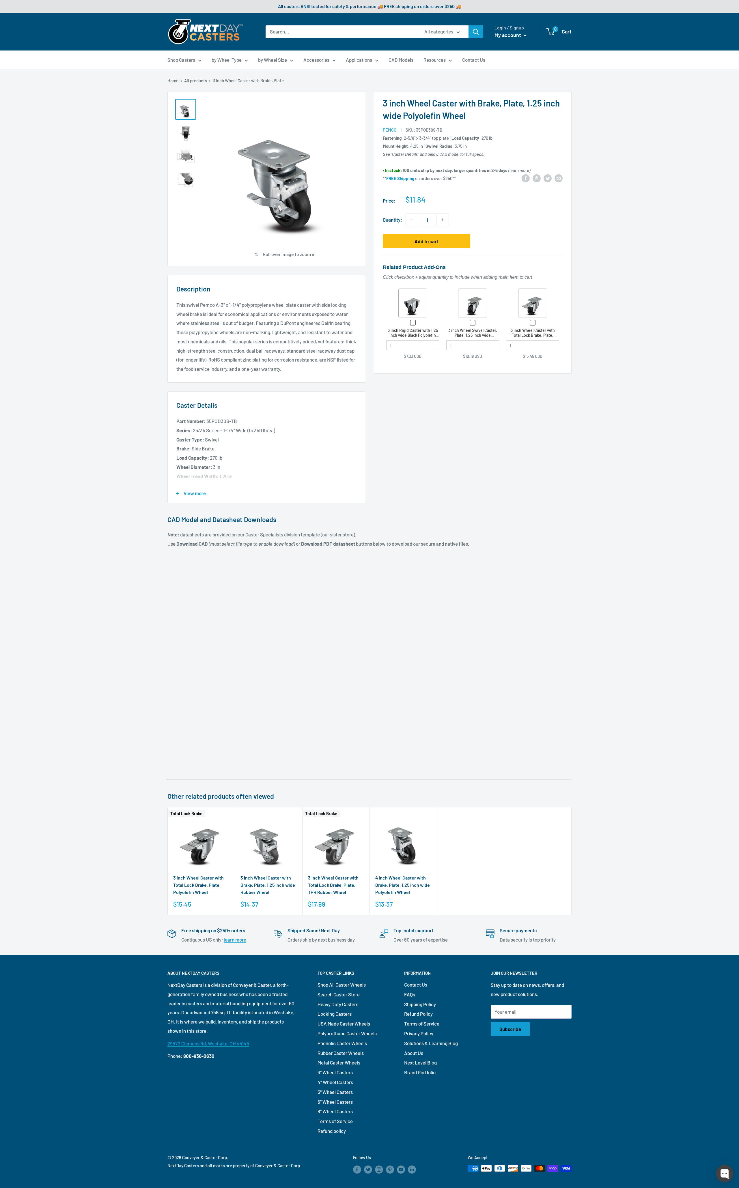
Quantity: (392, 219)
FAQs (409, 994)
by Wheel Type (227, 60)
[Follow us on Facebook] (357, 1169)
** (398, 178)
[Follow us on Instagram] (379, 1169)
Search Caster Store (339, 994)
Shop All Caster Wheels (342, 984)
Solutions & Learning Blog (431, 1043)
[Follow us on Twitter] (368, 1169)
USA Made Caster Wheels (344, 1023)
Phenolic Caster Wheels (342, 1043)
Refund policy (332, 1131)
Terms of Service (335, 1121)
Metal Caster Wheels (339, 1062)
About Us (413, 1053)
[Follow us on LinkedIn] (412, 1169)
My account (508, 35)
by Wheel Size (272, 60)
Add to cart (426, 241)
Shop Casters (181, 60)
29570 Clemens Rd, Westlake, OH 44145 (208, 1043)
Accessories (316, 60)
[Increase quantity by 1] (442, 220)
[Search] (476, 31)
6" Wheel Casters (335, 1102)
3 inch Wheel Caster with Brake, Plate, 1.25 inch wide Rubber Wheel (267, 885)
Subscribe (510, 1029)
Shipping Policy (420, 1004)
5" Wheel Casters (335, 1092)
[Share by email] (559, 177)
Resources (434, 60)
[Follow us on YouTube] (401, 1169)
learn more (235, 939)
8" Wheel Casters (335, 1111)
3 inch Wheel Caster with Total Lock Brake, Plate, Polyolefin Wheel (533, 335)
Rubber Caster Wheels (341, 1053)
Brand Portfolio (420, 1072)
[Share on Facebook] (526, 177)
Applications (359, 60)
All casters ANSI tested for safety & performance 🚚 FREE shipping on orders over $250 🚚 (369, 6)
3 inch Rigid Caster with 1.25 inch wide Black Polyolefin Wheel (413, 335)
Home (172, 80)
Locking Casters (335, 1014)
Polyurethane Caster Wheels (347, 1033)
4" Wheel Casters (335, 1082)
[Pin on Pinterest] (537, 177)
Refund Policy (418, 1014)
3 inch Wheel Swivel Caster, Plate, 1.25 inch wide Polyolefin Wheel (472, 335)
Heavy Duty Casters (338, 1004)
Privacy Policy (418, 1033)
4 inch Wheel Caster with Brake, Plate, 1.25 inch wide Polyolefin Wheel (402, 885)
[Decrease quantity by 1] (412, 220)
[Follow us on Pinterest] (390, 1169)
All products (195, 80)
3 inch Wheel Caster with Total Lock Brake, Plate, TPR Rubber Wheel (333, 885)
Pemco (389, 129)
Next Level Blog (420, 1062)
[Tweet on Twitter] (548, 177)
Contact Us (473, 60)
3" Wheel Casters (335, 1072)
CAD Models (401, 60)
